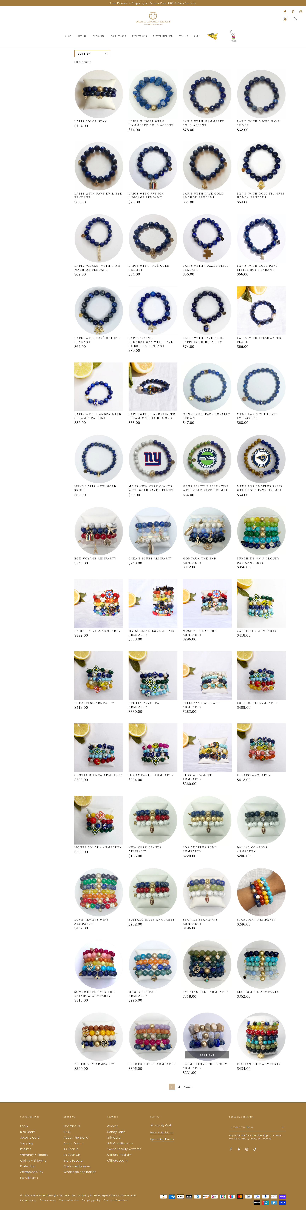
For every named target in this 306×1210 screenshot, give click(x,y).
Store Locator (74, 1161)
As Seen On (72, 1155)
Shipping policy (91, 1200)
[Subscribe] (284, 1127)
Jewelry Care (29, 1138)
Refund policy (28, 1200)
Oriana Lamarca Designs (44, 1195)
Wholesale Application (80, 1172)
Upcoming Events (162, 1139)
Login (24, 1126)
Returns (25, 1149)
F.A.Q (67, 1132)
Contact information (116, 1200)
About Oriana (73, 1143)
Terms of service (68, 1200)
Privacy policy (48, 1200)
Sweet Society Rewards (124, 1149)
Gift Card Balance (120, 1143)
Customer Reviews (77, 1166)
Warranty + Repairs (34, 1155)
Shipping (26, 1143)
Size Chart (27, 1132)
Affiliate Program (119, 1155)
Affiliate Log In (117, 1161)
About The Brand (76, 1138)
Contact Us (72, 1126)
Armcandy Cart (160, 1125)
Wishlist (112, 1126)
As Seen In (71, 1149)
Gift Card (113, 1138)
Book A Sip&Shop (161, 1132)
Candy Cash (116, 1132)
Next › (188, 1087)
